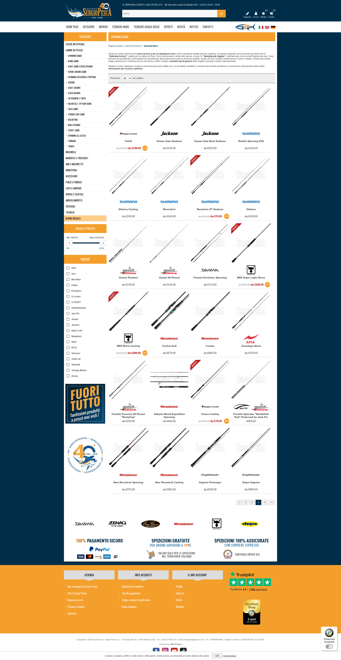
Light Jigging (74, 87)
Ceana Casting (210, 414)
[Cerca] (221, 13)
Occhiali (70, 206)
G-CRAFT (76, 302)
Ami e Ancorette (74, 164)
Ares (73, 274)
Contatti (72, 613)
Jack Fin (75, 313)
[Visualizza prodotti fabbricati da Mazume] (253, 524)
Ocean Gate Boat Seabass (210, 141)
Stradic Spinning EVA (251, 141)
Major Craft (76, 330)
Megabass (76, 336)
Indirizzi (180, 593)
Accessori (71, 176)
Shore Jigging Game (77, 71)
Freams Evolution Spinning (210, 277)
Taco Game (73, 109)
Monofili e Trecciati (77, 158)
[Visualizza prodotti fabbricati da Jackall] (187, 524)
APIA (73, 268)
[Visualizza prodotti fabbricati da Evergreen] (121, 524)
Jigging (71, 82)
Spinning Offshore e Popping (82, 77)
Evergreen (76, 291)
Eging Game (73, 61)
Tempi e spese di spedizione (136, 600)
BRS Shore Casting (128, 345)
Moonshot (169, 209)
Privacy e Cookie (76, 607)
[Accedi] (256, 13)
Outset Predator (128, 277)
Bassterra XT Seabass (210, 209)
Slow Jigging (74, 93)
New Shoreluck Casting (169, 482)
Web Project (176, 644)
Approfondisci (229, 656)
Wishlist (180, 607)
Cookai (210, 345)
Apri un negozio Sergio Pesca (82, 586)
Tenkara (72, 141)
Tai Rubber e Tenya (77, 98)
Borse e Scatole (74, 194)
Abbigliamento (74, 200)
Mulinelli (71, 152)
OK (217, 655)
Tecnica (70, 212)
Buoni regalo (73, 218)
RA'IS (74, 347)
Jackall (74, 319)
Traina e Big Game (76, 114)
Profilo (179, 586)
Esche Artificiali (75, 44)
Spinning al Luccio (77, 135)
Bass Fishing (74, 125)
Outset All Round (169, 277)
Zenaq (74, 376)
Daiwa (74, 285)
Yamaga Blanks (78, 370)
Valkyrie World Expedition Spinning (169, 415)
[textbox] (170, 13)
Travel (71, 146)
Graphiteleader (78, 308)
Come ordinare (129, 607)
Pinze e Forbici (74, 182)
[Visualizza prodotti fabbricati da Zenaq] (88, 524)
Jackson (75, 325)
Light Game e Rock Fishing (80, 66)
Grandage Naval (251, 345)
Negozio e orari (75, 600)
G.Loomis (76, 296)
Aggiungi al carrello (126, 90)
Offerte (112, 91)
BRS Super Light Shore (251, 277)
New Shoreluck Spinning (128, 482)
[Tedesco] (273, 29)
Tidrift (128, 141)
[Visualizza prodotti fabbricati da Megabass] (154, 524)
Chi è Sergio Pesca (77, 593)
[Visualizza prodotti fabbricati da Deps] (220, 524)
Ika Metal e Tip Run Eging (80, 103)
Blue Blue (76, 279)
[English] (267, 29)
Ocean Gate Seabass (169, 141)
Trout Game (74, 130)
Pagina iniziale (115, 46)
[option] (88, 525)
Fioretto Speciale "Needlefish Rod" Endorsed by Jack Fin (251, 415)
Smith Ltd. (76, 359)
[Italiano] (261, 29)
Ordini (179, 600)
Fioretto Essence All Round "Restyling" (128, 415)
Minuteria (71, 170)
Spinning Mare (75, 55)
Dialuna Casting (128, 209)
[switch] (329, 646)
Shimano (75, 353)
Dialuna (251, 209)
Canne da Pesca (133, 46)
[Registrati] (247, 13)
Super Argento (251, 482)
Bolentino (73, 119)
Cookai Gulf (169, 345)
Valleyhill (75, 364)
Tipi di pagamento (131, 593)
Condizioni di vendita (132, 586)
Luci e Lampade (74, 188)
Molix (74, 342)
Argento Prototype (210, 482)
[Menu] (335, 629)
